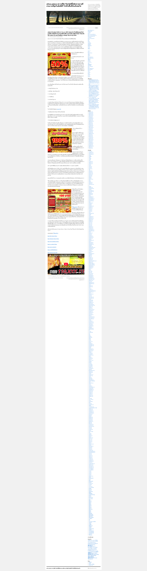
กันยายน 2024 (91, 135)
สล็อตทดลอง (90, 64)
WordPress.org (91, 565)
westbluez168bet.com (92, 463)
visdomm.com (91, 458)
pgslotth (90, 347)
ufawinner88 (90, 447)
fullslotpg (90, 239)
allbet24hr (90, 178)
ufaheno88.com (91, 437)
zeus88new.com (91, 476)
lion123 (90, 284)
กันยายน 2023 (91, 148)
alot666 (90, 181)
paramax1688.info (91, 329)
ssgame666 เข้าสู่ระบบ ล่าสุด (93, 407)
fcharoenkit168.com (91, 229)
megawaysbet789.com (92, 305)
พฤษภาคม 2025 (91, 127)
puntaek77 (90, 362)
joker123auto (90, 271)
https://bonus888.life (90, 58)
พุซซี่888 (90, 492)
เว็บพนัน (90, 527)
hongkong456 (91, 259)
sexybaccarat (89, 37)
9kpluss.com (90, 168)
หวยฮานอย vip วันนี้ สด (92, 521)
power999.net (91, 352)
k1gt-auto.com (91, 274)
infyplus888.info (91, 267)
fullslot (89, 41)
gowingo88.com (91, 251)
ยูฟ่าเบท (90, 496)
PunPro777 (90, 359)
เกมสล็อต (90, 524)
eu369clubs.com (91, 228)
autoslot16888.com (91, 184)
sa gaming (89, 32)
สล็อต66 (89, 48)
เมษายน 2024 (91, 140)
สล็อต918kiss (91, 509)
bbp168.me (90, 192)
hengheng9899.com (91, 253)
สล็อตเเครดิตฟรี (91, 517)
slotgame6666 (91, 401)
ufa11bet (90, 430)
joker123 (89, 33)
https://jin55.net (90, 52)
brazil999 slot (90, 207)
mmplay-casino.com (91, 309)
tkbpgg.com (90, 423)
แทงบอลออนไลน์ (91, 531)
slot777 (89, 71)
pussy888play (91, 365)
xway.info (90, 472)
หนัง (89, 519)
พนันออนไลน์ (91, 491)
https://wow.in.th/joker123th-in (53, 241)
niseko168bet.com (91, 318)
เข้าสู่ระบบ (90, 562)
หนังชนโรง (89, 43)
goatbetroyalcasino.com (92, 247)
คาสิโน (90, 477)
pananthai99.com (91, 328)
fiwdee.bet (90, 233)
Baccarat (90, 186)
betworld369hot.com (91, 198)
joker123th (59, 109)
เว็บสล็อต (90, 529)
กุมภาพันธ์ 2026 (91, 118)
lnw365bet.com (91, 289)
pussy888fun (90, 364)
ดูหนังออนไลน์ (90, 31)
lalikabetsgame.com (91, 282)
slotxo (88, 63)
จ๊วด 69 (90, 479)
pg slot (89, 75)
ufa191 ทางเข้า (91, 431)
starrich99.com (91, 408)
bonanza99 (90, 203)
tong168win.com (91, 424)
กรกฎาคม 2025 (91, 125)
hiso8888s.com (91, 257)
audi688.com (90, 183)
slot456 (89, 47)
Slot (89, 397)
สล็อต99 (89, 60)
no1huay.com (90, 320)
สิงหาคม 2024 (91, 136)
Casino (90, 212)
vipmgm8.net (90, 457)
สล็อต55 (90, 502)
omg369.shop (91, 323)
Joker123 (54, 275)
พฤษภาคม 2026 (91, 114)
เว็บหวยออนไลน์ (91, 530)
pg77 (89, 333)
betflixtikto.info (91, 193)
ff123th (90, 231)
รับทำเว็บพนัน (91, 497)
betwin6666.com (91, 196)
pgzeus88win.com (91, 349)
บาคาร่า (90, 485)
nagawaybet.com (91, 314)
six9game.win (91, 392)
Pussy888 (90, 363)
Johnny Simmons (60, 36)
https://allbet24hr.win (91, 68)
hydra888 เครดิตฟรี (91, 263)
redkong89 (90, 369)
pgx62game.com (91, 348)
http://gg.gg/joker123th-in (52, 244)
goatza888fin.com (91, 248)
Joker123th (63, 275)
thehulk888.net (91, 417)
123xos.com (90, 151)
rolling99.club (91, 371)
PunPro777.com (91, 360)
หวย (89, 520)
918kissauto (90, 166)
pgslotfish (90, 346)
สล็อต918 (90, 508)
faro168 (96, 541)
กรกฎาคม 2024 (91, 137)
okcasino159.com (91, 321)
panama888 (90, 327)
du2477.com (90, 222)
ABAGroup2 (90, 170)
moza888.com (91, 311)
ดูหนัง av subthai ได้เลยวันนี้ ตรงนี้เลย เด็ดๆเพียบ (55, 27)
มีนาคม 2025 (91, 129)
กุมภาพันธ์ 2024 (91, 142)
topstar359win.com (91, 426)
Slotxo (89, 402)
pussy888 (89, 61)
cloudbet (90, 214)
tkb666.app (90, 422)
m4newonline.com (91, 297)
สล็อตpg (90, 511)
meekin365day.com (91, 304)
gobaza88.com (91, 249)
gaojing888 (90, 245)
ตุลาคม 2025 (91, 122)
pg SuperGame (91, 332)
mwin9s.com (90, 313)
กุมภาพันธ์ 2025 (91, 130)
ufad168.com (90, 435)
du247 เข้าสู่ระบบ (93, 541)
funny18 (90, 241)
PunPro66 (90, 357)
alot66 (89, 180)
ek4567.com (90, 224)
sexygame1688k (91, 388)
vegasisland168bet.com (92, 451)
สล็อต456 (90, 501)
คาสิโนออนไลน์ (91, 478)
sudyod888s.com (91, 410)
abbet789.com (91, 171)
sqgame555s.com (91, 404)
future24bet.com (91, 242)
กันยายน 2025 (91, 123)
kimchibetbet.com (91, 277)
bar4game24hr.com (91, 188)
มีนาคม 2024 (91, 141)
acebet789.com (91, 172)
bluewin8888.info (91, 199)
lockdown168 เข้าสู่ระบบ (92, 290)
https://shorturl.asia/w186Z (52, 252)
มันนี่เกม (90, 495)
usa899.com (90, 448)
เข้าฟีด (90, 563)
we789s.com (90, 462)
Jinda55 (93, 543)
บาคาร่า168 (89, 62)
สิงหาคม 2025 (91, 124)
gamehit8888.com (91, 244)
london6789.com (91, 291)
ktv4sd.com (90, 281)
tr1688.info (90, 427)
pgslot (89, 39)
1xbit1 (89, 160)
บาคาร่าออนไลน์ (91, 487)
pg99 (88, 40)
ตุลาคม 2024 (91, 134)
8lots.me (90, 164)
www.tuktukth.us (91, 468)
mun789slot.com (91, 312)
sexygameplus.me (91, 389)
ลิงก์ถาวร (68, 275)
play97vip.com (91, 350)
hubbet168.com (91, 261)
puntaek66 (90, 361)
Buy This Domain (51, 23)
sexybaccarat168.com (92, 387)
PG (89, 330)
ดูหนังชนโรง (90, 45)
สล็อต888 (89, 59)
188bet (90, 157)
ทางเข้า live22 (91, 483)
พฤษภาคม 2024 (91, 139)
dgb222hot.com (91, 219)
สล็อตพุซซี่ (90, 513)
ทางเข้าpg (90, 484)
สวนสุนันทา (90, 518)
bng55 (89, 201)
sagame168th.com (91, 379)
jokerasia (89, 74)
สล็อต (89, 499)
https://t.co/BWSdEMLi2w (52, 249)
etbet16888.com (91, 226)
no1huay (90, 319)
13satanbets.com (91, 152)
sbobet (90, 381)
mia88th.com (90, 307)
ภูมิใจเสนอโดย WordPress (93, 568)
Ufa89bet (90, 433)
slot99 (89, 53)
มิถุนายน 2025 (91, 126)
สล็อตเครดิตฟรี (91, 515)
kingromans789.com (91, 278)
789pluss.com (91, 162)
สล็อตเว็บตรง (91, 516)
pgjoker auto (90, 337)
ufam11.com (90, 438)
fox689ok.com (91, 238)
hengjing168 (90, 254)
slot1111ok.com (91, 399)
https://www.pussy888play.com (92, 35)
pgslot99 (90, 342)
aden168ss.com (91, 173)
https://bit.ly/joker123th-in (52, 236)
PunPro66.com (91, 358)
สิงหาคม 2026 (91, 111)
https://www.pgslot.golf (91, 38)
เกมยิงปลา (90, 522)
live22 (89, 287)
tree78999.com (91, 429)
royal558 (90, 373)
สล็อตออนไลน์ (91, 514)
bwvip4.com (90, 209)
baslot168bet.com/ (91, 191)
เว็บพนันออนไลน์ (91, 528)
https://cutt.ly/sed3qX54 (52, 247)
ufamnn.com (90, 440)
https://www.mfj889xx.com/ (92, 260)
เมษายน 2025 (91, 128)
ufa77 (89, 432)
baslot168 (90, 189)
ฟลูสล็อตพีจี (90, 493)
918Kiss (90, 165)
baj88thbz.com (91, 187)
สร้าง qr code (90, 498)
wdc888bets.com (91, 460)
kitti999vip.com (91, 280)
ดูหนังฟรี (89, 44)
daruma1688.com (91, 218)
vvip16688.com (91, 459)
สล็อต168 (90, 500)
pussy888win (90, 366)
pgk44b (90, 338)
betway (89, 73)
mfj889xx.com (91, 306)
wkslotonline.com (91, 466)
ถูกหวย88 (90, 482)
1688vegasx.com (91, 153)
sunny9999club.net (91, 412)
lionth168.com (91, 285)
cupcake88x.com (91, 216)
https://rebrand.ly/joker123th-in (53, 238)
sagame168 (90, 377)
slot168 (89, 46)
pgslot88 (89, 72)
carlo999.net (90, 210)
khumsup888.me (91, 275)
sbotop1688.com (91, 382)
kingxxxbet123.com (91, 279)
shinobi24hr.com (91, 390)
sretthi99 (90, 405)
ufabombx (90, 434)
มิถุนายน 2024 (91, 138)
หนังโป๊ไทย (89, 65)
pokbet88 (90, 351)
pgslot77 (90, 340)
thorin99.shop (91, 419)
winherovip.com (91, 464)
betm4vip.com (91, 194)
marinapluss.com (91, 302)
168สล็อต (90, 156)
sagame (90, 376)
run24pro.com (91, 375)
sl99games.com (91, 395)
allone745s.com (91, 179)
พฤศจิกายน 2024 (91, 133)
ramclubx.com (91, 367)
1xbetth (90, 159)
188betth (90, 158)
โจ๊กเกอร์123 (75, 207)
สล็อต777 (90, 506)
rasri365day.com (91, 368)
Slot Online (90, 398)
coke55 (90, 215)
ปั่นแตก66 (90, 489)
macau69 (90, 299)
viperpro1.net (90, 455)
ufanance (90, 442)
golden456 (90, 250)
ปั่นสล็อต (90, 488)
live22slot (89, 42)
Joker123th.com (91, 273)
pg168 (89, 51)
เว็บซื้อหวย (90, 526)
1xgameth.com (91, 161)
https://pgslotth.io (90, 69)
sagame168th (90, 378)
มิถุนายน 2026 (91, 113)
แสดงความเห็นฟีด (91, 564)
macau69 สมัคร (91, 300)
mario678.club (91, 303)
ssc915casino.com (91, 406)
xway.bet (90, 470)
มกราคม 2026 (91, 119)
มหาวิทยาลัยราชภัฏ (92, 494)
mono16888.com (91, 310)
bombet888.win (91, 202)
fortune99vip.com (91, 237)
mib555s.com (90, 308)
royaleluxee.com (91, 374)
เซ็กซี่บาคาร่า (91, 525)
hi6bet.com (90, 255)
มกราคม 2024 (91, 143)
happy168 (90, 252)
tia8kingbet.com (91, 421)
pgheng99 (90, 336)
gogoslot (89, 76)
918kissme (90, 167)
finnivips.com (91, 232)
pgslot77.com (90, 341)
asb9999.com (90, 182)
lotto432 (90, 292)
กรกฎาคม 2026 (91, 112)
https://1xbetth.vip (90, 66)
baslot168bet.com (91, 190)
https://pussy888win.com (91, 36)
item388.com (90, 268)
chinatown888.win (91, 213)
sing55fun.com (91, 391)
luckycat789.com (91, 293)
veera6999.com (91, 450)
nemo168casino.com (91, 316)
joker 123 (89, 50)
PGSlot (90, 339)
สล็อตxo (90, 512)
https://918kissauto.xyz (91, 30)
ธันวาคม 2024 (91, 132)
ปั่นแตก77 (90, 490)
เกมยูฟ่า (90, 523)
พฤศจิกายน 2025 (91, 121)
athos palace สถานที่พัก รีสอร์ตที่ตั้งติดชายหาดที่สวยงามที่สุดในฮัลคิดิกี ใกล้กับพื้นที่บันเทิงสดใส (65, 5)
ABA (89, 169)
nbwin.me (90, 315)
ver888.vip (90, 453)
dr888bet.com (91, 220)
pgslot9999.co (91, 343)
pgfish (89, 335)
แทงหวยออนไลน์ (91, 532)
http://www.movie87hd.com (91, 34)
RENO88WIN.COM (92, 370)
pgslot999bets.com (91, 344)
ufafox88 (90, 436)
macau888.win (91, 301)
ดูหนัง (89, 480)
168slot (90, 155)
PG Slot (90, 331)
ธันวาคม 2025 (91, 120)
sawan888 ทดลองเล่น (92, 380)
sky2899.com (90, 394)
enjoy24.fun (90, 225)
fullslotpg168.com (91, 240)
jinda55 (90, 269)
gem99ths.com (91, 246)
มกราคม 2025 (91, 131)
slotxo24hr (90, 403)
